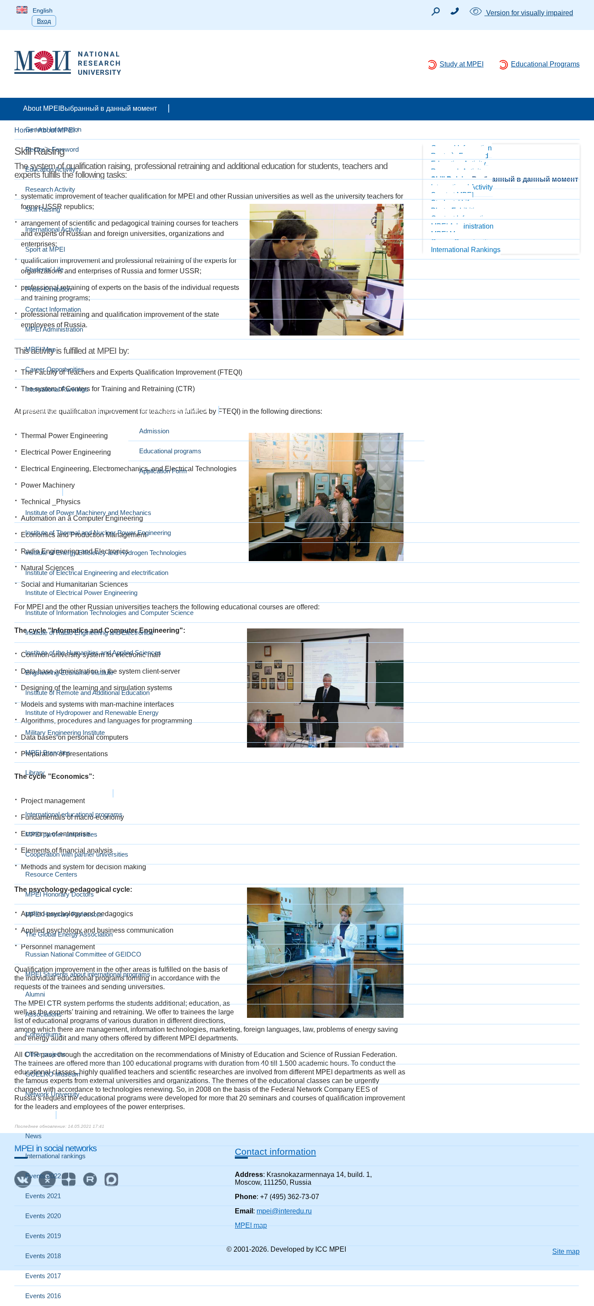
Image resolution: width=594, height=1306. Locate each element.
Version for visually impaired (528, 13)
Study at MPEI (462, 64)
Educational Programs (545, 64)
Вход (44, 20)
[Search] (435, 13)
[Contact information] (454, 12)
